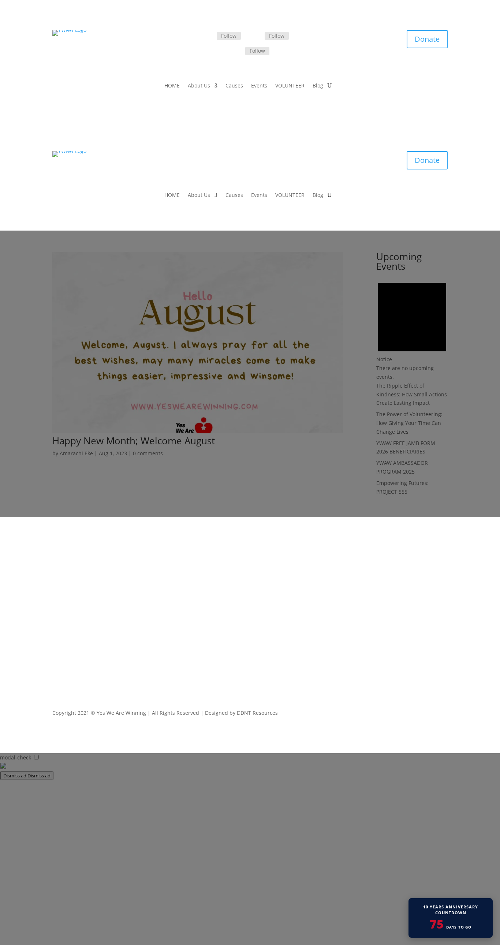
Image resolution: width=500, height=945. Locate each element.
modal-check (15, 757)
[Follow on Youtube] (442, 714)
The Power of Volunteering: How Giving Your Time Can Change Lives (409, 423)
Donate (427, 39)
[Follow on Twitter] (256, 36)
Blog (318, 86)
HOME (172, 86)
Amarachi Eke (76, 453)
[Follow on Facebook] (208, 36)
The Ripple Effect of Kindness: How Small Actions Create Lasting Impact (411, 394)
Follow (228, 35)
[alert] (412, 327)
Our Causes (211, 600)
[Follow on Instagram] (236, 51)
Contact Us (210, 638)
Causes (234, 86)
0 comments (148, 453)
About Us (199, 86)
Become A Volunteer (221, 619)
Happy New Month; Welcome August (133, 440)
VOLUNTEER (290, 86)
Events (259, 86)
